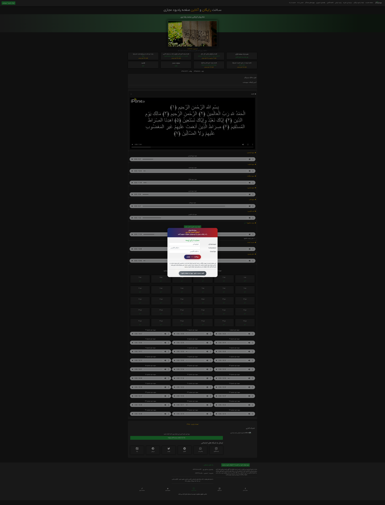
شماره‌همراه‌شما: (212, 248)
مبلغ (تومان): (213, 251)
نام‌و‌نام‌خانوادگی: (212, 244)
